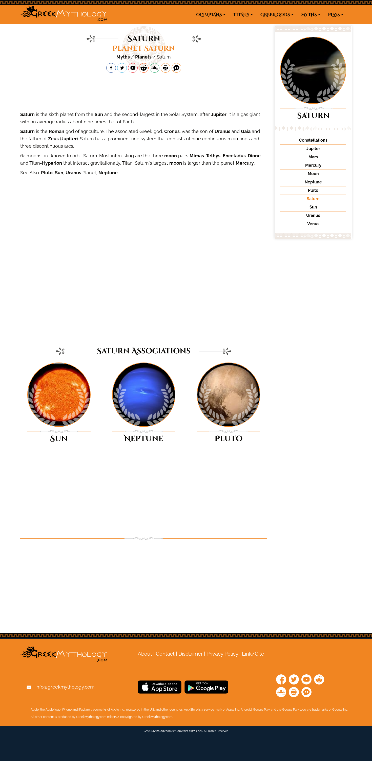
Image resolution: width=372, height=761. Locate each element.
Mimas (197, 155)
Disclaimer (190, 654)
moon (170, 155)
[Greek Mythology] (63, 15)
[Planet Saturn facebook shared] (111, 68)
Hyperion (52, 163)
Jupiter (218, 114)
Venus (313, 223)
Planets (143, 57)
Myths (123, 57)
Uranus (222, 131)
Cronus (172, 131)
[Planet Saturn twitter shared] (122, 68)
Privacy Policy (222, 654)
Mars (313, 157)
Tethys (213, 155)
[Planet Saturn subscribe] (133, 68)
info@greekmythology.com (64, 687)
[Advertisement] (143, 91)
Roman (56, 131)
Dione (254, 155)
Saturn (27, 114)
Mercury (245, 163)
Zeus (53, 138)
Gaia (246, 131)
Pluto (47, 172)
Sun (99, 114)
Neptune (108, 172)
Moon (313, 173)
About (145, 654)
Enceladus (234, 155)
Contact (165, 654)
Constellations (313, 140)
